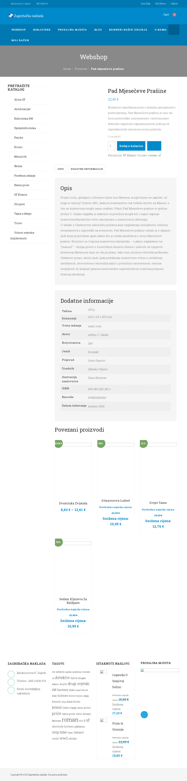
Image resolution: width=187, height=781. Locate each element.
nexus (80, 707)
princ (87, 707)
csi (53, 678)
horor (72, 695)
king (64, 702)
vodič (55, 738)
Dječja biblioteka (25, 128)
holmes (63, 695)
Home (67, 69)
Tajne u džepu (22, 213)
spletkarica (79, 726)
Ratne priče (21, 185)
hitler (54, 696)
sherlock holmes (63, 726)
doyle (63, 684)
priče (56, 713)
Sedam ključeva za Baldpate (73, 601)
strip (55, 732)
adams (60, 672)
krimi (76, 701)
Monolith (20, 156)
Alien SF (19, 99)
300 (53, 672)
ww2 (64, 738)
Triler (18, 223)
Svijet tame (158, 503)
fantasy (62, 690)
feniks (72, 690)
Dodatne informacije (87, 169)
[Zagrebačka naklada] (26, 15)
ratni (79, 714)
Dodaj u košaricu (131, 146)
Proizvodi (81, 69)
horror (80, 696)
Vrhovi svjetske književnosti (22, 235)
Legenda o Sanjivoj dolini (119, 681)
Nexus (18, 166)
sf (159, 155)
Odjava (174, 3)
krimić (57, 707)
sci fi (82, 720)
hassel (78, 690)
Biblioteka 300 (23, 118)
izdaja (86, 696)
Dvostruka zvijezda (73, 503)
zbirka (73, 738)
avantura (76, 672)
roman (152, 155)
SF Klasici (129, 155)
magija (73, 707)
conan (86, 672)
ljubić (66, 707)
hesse (85, 689)
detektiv (62, 677)
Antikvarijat (22, 109)
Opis (61, 169)
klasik (70, 701)
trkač (70, 732)
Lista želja (145, 3)
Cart (166, 14)
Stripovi (19, 204)
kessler (56, 701)
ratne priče (68, 714)
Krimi (18, 147)
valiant (79, 732)
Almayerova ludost (115, 500)
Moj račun (160, 3)
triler (63, 732)
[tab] (60, 169)
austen (68, 672)
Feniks (18, 137)
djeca (74, 678)
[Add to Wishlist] (154, 146)
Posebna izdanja (24, 175)
